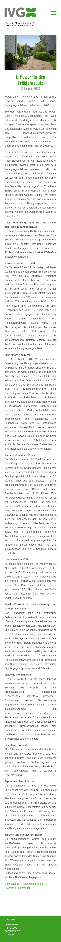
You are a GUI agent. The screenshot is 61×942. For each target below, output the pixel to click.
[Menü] (52, 12)
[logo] (25, 12)
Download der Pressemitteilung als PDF (27, 883)
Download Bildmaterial (17, 888)
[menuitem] (52, 12)
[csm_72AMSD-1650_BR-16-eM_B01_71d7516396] (30, 52)
